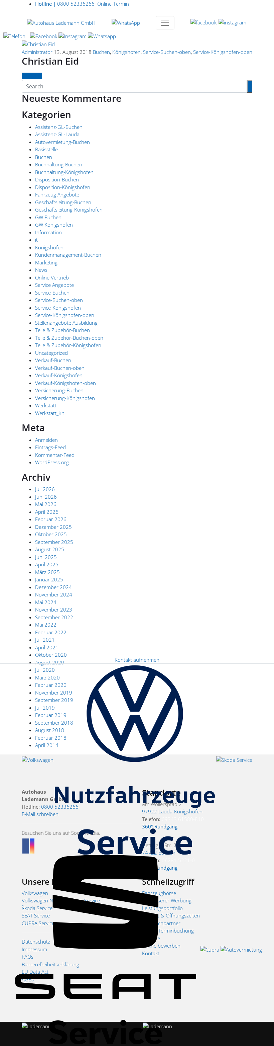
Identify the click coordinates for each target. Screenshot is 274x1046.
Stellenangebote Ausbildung (66, 322)
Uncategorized (51, 352)
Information (48, 232)
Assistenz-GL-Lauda (57, 134)
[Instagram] (233, 21)
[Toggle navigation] (165, 22)
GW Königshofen (54, 224)
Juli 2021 (45, 639)
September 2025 (54, 542)
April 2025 (46, 564)
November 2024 (53, 594)
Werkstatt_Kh (49, 413)
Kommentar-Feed (55, 455)
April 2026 (46, 511)
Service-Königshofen (58, 307)
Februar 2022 (50, 632)
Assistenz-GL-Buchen (59, 127)
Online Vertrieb (52, 277)
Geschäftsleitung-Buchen (63, 202)
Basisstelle (46, 149)
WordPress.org (52, 462)
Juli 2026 (45, 489)
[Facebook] (203, 21)
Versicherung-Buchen (59, 390)
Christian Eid (50, 61)
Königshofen (126, 52)
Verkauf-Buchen (53, 360)
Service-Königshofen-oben (222, 52)
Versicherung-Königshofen (65, 398)
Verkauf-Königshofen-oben (65, 383)
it (36, 239)
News (41, 269)
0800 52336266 (65, 3)
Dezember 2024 (53, 587)
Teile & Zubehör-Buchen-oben (69, 337)
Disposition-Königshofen (62, 187)
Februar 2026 (50, 519)
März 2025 (47, 572)
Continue (32, 76)
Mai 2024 (45, 602)
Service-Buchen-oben (167, 52)
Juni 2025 (46, 557)
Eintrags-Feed (50, 447)
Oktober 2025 (51, 534)
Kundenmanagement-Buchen (68, 254)
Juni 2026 (46, 496)
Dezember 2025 (53, 527)
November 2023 (53, 609)
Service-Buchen (52, 292)
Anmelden (46, 439)
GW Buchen (48, 217)
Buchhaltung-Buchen (58, 164)
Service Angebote (54, 284)
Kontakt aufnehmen (137, 659)
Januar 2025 (49, 579)
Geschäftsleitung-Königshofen (69, 209)
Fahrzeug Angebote (57, 194)
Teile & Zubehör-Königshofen (68, 345)
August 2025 (49, 549)
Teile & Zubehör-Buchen (62, 330)
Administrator (37, 52)
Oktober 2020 (51, 654)
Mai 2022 (45, 624)
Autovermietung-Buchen (62, 142)
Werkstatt (45, 405)
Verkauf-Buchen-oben (60, 368)
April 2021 (46, 647)
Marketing (46, 262)
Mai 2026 (45, 504)
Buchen (101, 52)
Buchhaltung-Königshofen (64, 172)
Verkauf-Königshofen (59, 375)
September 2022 (54, 617)
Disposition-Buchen (57, 179)
